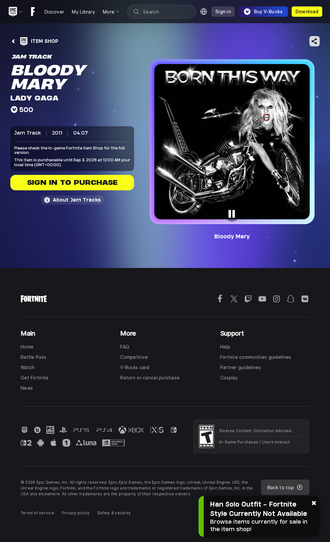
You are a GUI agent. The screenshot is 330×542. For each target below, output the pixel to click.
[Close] (314, 502)
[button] (232, 141)
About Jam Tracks (77, 200)
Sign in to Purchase (72, 182)
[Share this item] (314, 41)
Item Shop (44, 41)
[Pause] (232, 214)
